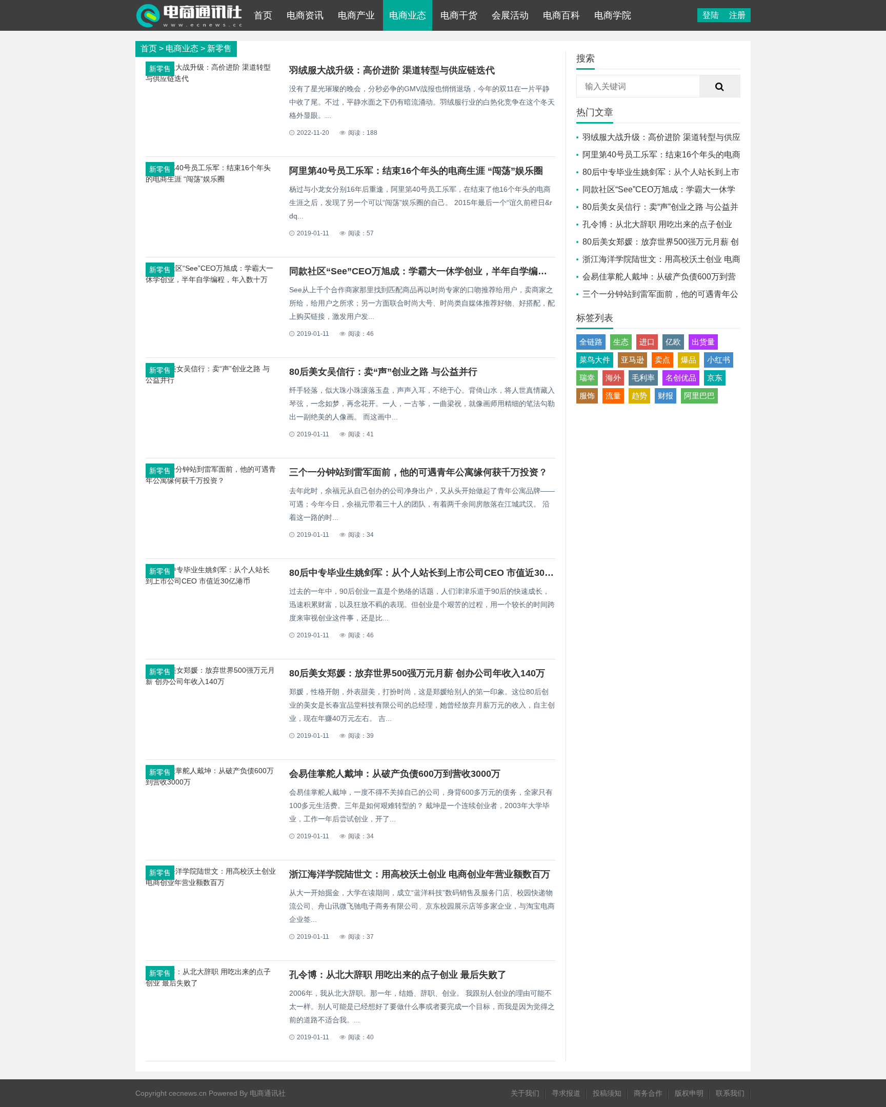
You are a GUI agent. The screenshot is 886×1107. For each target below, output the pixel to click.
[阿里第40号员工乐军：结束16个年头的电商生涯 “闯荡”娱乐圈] (211, 179)
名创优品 (681, 377)
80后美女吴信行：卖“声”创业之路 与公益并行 (383, 372)
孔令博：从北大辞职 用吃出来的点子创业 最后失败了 (398, 975)
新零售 (219, 48)
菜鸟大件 (594, 359)
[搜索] (719, 86)
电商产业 (356, 15)
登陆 (710, 15)
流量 (613, 395)
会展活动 (510, 15)
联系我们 (730, 1093)
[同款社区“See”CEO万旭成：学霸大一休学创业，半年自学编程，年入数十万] (211, 279)
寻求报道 (566, 1093)
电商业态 (407, 15)
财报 (665, 395)
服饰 (587, 395)
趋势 (639, 395)
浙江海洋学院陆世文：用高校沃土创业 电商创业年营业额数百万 (419, 874)
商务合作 (648, 1093)
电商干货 (458, 15)
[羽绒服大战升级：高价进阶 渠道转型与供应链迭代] (211, 78)
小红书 (718, 359)
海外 (613, 377)
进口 (647, 341)
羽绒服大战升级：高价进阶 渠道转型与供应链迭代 (392, 70)
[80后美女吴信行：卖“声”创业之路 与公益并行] (211, 380)
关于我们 (525, 1093)
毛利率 (643, 377)
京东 (714, 377)
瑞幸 (587, 377)
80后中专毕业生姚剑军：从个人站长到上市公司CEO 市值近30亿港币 (430, 573)
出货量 (703, 341)
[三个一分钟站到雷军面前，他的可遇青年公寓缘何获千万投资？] (211, 480)
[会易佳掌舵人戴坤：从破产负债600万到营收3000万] (211, 782)
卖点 (662, 359)
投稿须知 (607, 1093)
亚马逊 (632, 359)
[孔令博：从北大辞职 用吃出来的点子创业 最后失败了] (211, 983)
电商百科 (561, 15)
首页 (263, 15)
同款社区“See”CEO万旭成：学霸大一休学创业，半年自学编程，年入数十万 (445, 271)
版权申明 (689, 1093)
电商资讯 (305, 15)
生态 (621, 341)
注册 (737, 15)
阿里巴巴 (699, 395)
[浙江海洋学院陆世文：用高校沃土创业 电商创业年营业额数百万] (211, 882)
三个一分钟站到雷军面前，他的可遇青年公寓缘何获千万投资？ (418, 472)
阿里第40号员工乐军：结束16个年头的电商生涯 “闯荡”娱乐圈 (416, 171)
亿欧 (673, 341)
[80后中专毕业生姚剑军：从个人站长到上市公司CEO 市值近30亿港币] (211, 581)
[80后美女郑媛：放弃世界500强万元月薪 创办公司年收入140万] (211, 681)
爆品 (688, 359)
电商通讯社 (268, 1093)
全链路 (590, 341)
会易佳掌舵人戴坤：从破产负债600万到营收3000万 (394, 774)
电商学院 (612, 15)
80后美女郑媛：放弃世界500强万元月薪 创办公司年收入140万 (417, 673)
